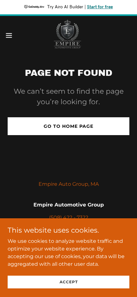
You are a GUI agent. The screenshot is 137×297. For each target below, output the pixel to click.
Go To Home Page (68, 126)
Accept (69, 281)
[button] (12, 35)
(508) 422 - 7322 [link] (68, 217)
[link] (68, 35)
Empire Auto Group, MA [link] (69, 184)
